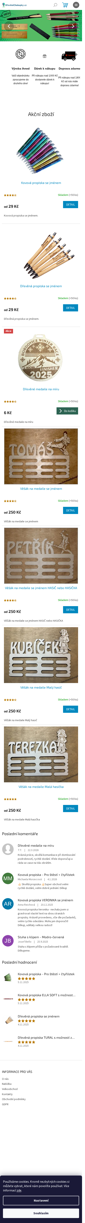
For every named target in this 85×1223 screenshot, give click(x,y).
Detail (70, 204)
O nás (5, 1079)
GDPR (5, 1104)
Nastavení (41, 1200)
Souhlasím (41, 1213)
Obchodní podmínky (14, 1099)
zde (19, 1190)
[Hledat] (55, 5)
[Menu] (76, 5)
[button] (6, 26)
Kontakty (7, 1094)
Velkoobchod (10, 1089)
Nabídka (6, 1084)
